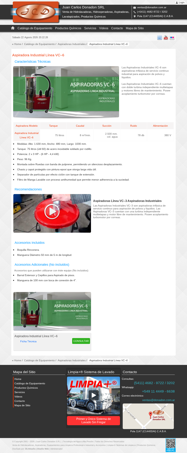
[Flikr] (172, 37)
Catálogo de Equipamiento (35, 28)
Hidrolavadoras (27, 445)
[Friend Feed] (159, 37)
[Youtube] (165, 37)
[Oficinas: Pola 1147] (148, 416)
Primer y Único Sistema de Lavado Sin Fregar (93, 420)
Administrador (56, 449)
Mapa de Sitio (135, 28)
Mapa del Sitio (24, 372)
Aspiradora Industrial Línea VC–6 (36, 336)
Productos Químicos (68, 28)
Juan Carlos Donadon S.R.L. (48, 441)
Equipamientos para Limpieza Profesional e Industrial (70, 445)
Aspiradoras (40, 445)
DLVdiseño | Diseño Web (37, 449)
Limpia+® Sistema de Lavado (91, 372)
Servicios (90, 28)
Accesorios (101, 445)
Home (17, 44)
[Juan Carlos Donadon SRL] (36, 12)
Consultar (81, 341)
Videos (103, 28)
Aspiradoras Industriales (72, 44)
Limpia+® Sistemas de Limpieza (121, 445)
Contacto (117, 28)
